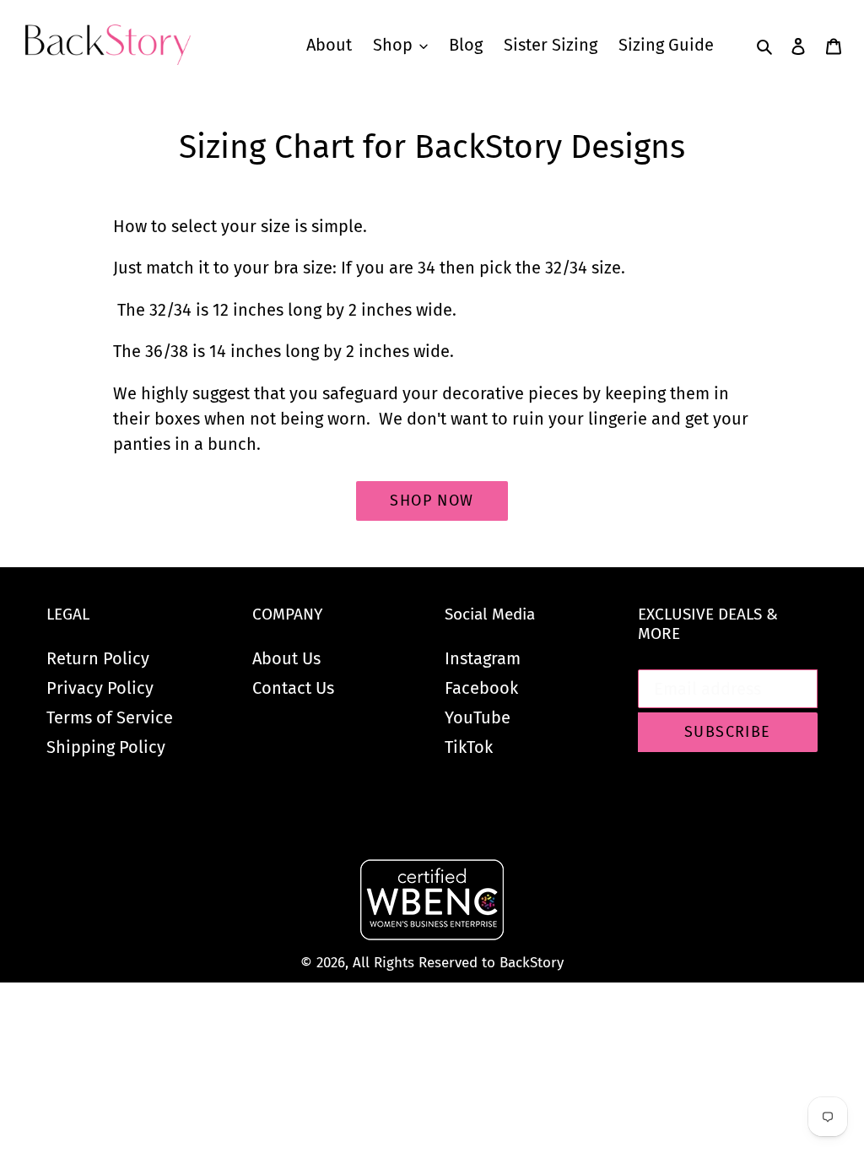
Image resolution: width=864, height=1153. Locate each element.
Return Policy (97, 658)
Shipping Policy (105, 747)
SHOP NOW (432, 500)
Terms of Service (109, 717)
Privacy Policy (100, 688)
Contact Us (293, 688)
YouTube (477, 717)
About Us (286, 658)
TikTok (469, 747)
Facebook (481, 688)
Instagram (483, 658)
